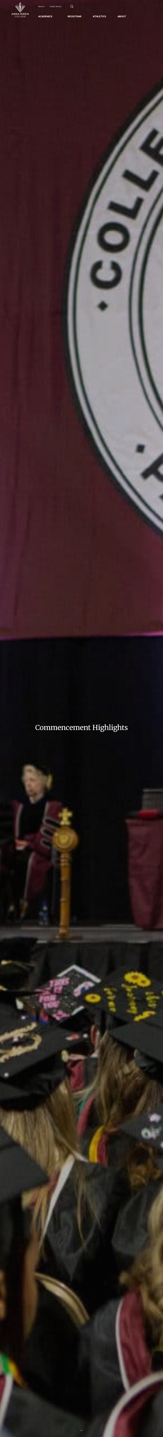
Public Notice (56, 6)
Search (72, 6)
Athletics (99, 16)
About (122, 16)
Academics (45, 16)
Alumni (41, 6)
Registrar (74, 16)
